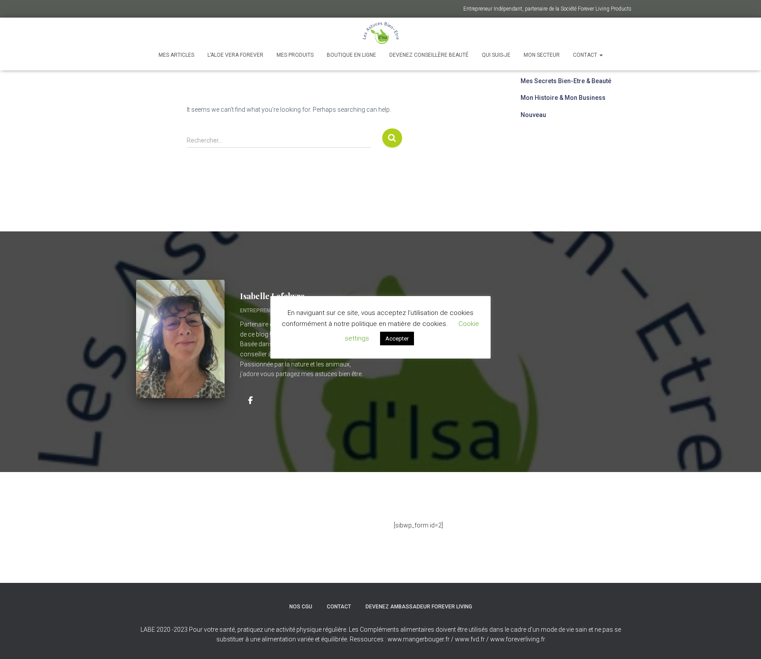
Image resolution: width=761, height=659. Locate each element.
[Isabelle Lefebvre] (250, 400)
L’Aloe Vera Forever (235, 55)
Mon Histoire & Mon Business (563, 97)
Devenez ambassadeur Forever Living (419, 607)
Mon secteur (542, 55)
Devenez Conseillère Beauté (429, 55)
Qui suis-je (496, 55)
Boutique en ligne (351, 55)
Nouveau (533, 114)
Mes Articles (176, 55)
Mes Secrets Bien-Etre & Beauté (566, 80)
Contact (585, 55)
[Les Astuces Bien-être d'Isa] (381, 33)
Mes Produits (295, 55)
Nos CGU (300, 607)
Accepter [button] (397, 338)
